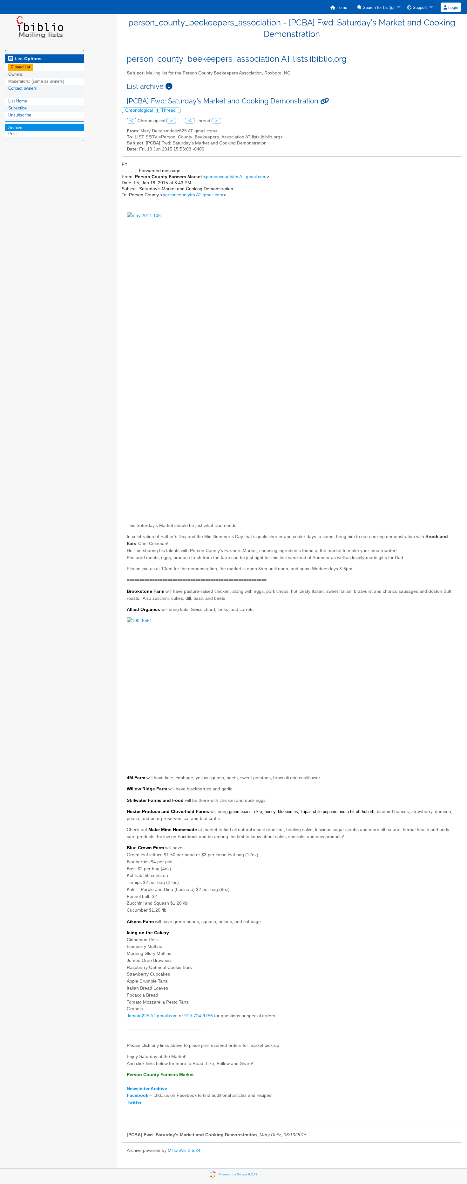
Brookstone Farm (145, 591)
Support (419, 7)
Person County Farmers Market (160, 1074)
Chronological (139, 110)
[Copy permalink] (324, 101)
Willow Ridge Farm (147, 789)
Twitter (134, 1102)
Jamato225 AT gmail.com (152, 1015)
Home (341, 7)
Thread (169, 110)
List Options (27, 58)
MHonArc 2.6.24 (184, 1150)
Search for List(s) (378, 7)
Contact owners (22, 88)
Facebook (188, 836)
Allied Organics (143, 609)
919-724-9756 (198, 1015)
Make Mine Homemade (172, 829)
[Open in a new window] (169, 86)
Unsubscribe (19, 115)
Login (452, 7)
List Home (17, 101)
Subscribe (17, 108)
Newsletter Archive (147, 1088)
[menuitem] (338, 7)
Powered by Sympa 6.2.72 (238, 1174)
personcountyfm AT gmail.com (236, 176)
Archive (15, 127)
